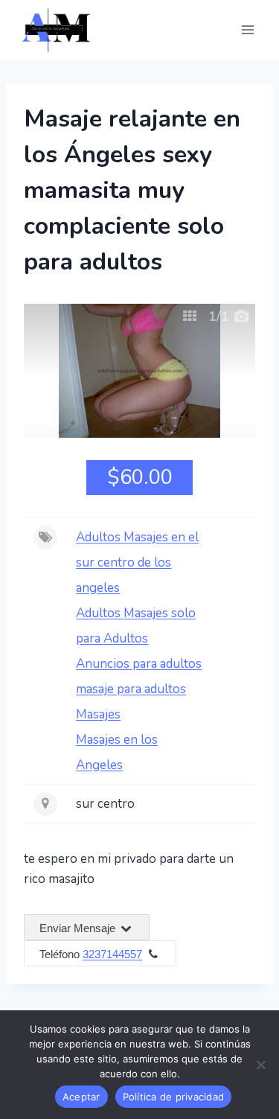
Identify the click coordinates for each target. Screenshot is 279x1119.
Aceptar (81, 1097)
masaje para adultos (131, 689)
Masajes (98, 714)
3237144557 (112, 954)
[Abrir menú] (247, 29)
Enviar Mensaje (78, 928)
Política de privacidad (174, 1097)
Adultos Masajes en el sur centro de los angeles (137, 562)
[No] (260, 1064)
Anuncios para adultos (139, 663)
